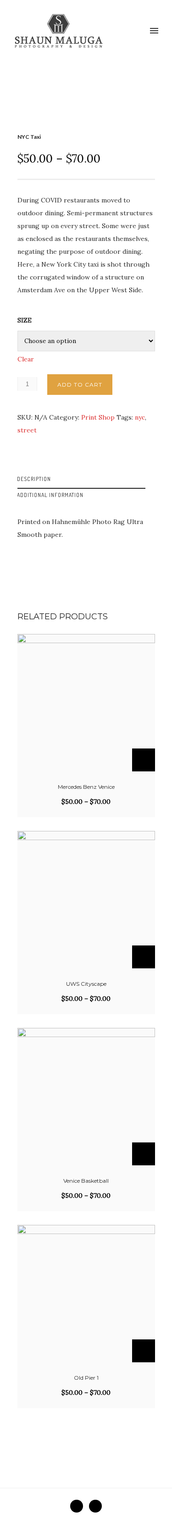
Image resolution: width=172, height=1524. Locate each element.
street (27, 430)
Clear (25, 359)
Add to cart (79, 384)
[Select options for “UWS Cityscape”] (143, 956)
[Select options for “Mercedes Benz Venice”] (143, 759)
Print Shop (98, 417)
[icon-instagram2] (95, 1506)
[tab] (86, 481)
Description (34, 478)
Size (24, 320)
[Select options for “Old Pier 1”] (143, 1350)
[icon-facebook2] (79, 1506)
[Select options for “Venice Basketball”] (143, 1153)
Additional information (50, 495)
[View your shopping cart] (139, 31)
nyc (140, 417)
